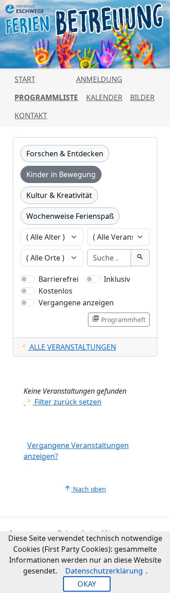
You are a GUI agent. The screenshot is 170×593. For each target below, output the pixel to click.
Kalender (104, 97)
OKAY (87, 584)
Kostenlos (56, 291)
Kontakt (31, 116)
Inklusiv (117, 279)
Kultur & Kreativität (59, 195)
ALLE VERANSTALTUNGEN (68, 347)
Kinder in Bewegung (61, 174)
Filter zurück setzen (63, 402)
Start (25, 79)
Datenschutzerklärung (104, 571)
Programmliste (46, 97)
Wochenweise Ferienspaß (70, 216)
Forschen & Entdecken (64, 154)
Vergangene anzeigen (76, 303)
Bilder (142, 97)
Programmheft (119, 319)
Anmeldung (99, 79)
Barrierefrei (58, 279)
